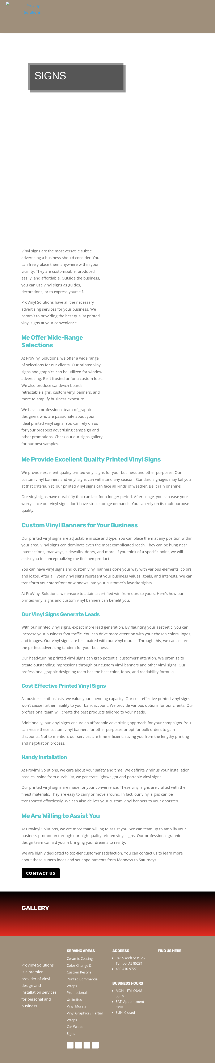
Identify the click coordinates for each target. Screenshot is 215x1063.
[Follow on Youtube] (87, 1045)
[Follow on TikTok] (95, 1045)
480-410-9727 (126, 969)
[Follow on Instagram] (78, 1045)
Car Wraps (75, 1026)
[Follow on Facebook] (70, 1045)
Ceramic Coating (80, 958)
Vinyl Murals (76, 1006)
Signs (71, 1033)
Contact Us (40, 873)
